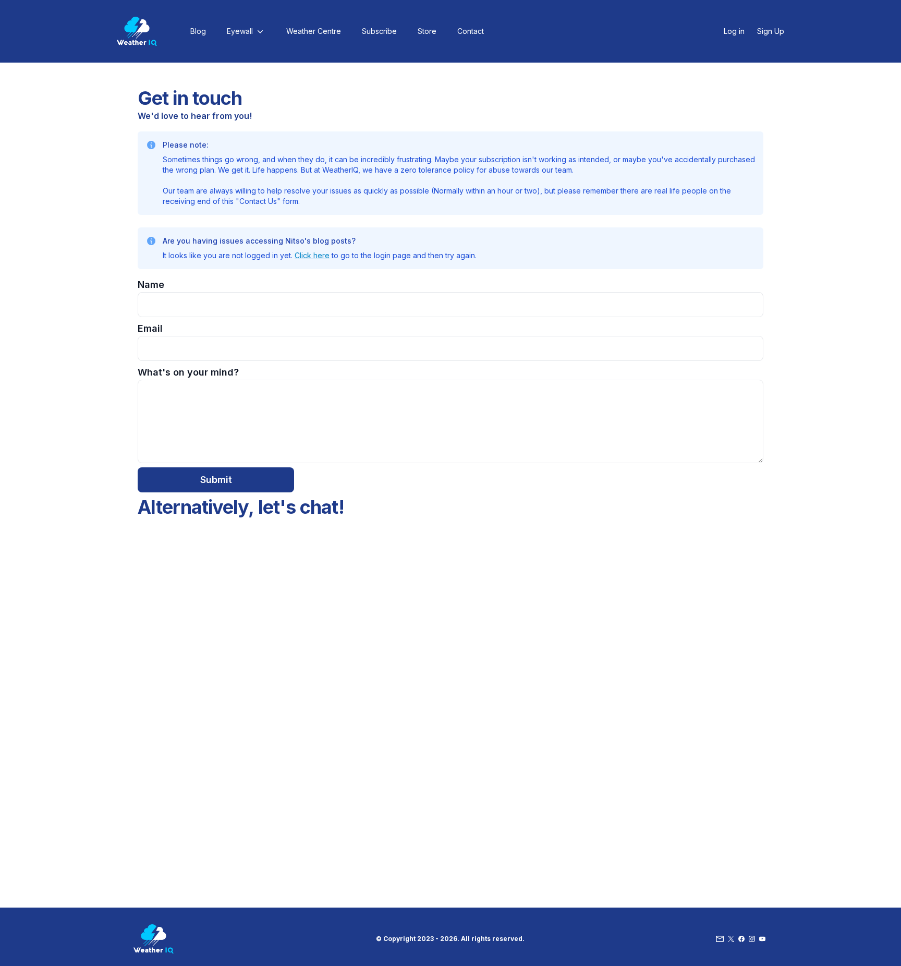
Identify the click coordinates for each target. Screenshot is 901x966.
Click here (312, 255)
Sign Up (770, 31)
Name (151, 284)
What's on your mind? (188, 372)
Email (150, 328)
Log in (734, 31)
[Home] (137, 31)
